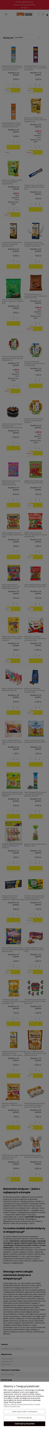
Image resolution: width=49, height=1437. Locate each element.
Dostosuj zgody (24, 1417)
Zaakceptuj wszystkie (24, 1423)
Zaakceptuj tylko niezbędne (24, 1411)
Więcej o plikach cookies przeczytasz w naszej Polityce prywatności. (22, 1405)
